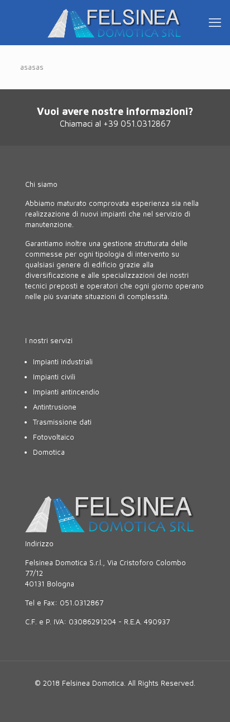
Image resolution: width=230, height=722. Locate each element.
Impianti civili (54, 376)
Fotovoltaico (53, 436)
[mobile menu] (214, 22)
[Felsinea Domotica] (115, 22)
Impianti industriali (63, 361)
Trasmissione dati (62, 421)
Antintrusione (54, 406)
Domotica (49, 451)
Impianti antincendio (66, 391)
